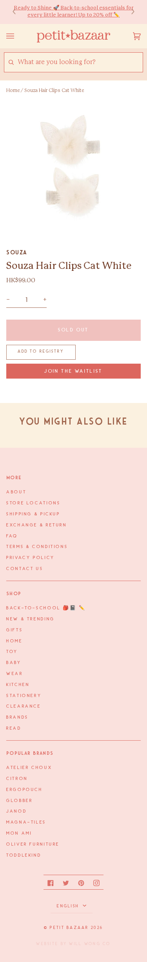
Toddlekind (23, 855)
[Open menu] (18, 36)
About (16, 492)
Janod (16, 811)
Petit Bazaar (69, 927)
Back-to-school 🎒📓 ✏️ (46, 608)
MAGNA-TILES (26, 822)
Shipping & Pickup (33, 514)
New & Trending (30, 619)
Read (14, 728)
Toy (12, 651)
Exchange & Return (36, 525)
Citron (17, 778)
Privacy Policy (30, 557)
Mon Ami (19, 833)
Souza (16, 252)
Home (13, 90)
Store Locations (33, 503)
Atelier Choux (29, 767)
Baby (14, 662)
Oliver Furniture (33, 844)
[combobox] (80, 62)
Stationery (24, 695)
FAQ (12, 536)
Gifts (14, 630)
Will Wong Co (90, 944)
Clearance (23, 706)
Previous (18, 12)
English (69, 906)
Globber (19, 800)
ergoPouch (24, 789)
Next (129, 12)
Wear (14, 673)
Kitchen (17, 684)
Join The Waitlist (73, 371)
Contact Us (24, 569)
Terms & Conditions (37, 546)
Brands (17, 717)
